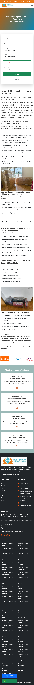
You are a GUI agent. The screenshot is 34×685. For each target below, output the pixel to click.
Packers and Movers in (9, 601)
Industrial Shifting (24, 503)
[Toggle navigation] (32, 5)
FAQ (2, 488)
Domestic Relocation (25, 493)
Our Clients (4, 493)
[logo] (7, 5)
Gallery (3, 490)
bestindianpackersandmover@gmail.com (13, 531)
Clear (17, 79)
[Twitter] (4, 535)
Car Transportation (24, 488)
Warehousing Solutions (25, 505)
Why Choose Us (5, 485)
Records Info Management (22, 499)
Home (11, 21)
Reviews (3, 497)
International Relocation (26, 491)
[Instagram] (7, 535)
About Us (3, 483)
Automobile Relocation (25, 496)
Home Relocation (24, 483)
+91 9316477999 (7, 524)
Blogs (2, 500)
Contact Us (3, 495)
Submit (17, 74)
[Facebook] (1, 535)
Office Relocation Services (26, 486)
